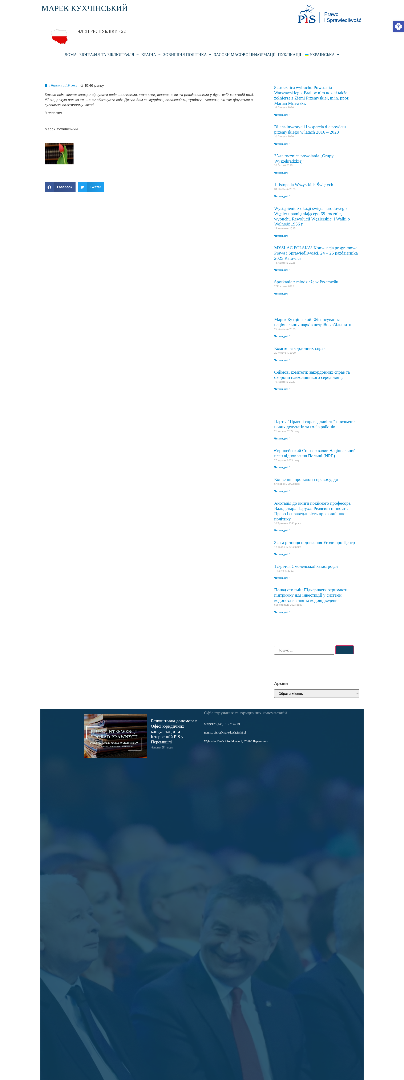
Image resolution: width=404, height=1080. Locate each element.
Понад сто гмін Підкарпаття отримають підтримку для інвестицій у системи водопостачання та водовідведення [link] (311, 595)
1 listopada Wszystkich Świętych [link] (303, 184)
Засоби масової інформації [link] (244, 54)
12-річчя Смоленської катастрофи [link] (306, 566)
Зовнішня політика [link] (185, 54)
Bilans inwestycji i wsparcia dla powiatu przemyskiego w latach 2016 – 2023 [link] (310, 129)
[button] (60, 187)
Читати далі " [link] (282, 114)
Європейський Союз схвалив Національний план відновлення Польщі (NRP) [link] (315, 453)
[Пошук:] (304, 650)
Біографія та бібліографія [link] (106, 54)
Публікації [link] (289, 54)
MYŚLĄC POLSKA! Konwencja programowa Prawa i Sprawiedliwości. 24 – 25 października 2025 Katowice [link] (316, 253)
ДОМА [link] (71, 54)
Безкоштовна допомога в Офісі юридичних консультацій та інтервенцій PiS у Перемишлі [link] (174, 731)
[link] (398, 26)
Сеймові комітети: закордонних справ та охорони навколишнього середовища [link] (312, 375)
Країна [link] (148, 54)
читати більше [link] (162, 747)
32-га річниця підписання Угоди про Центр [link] (314, 542)
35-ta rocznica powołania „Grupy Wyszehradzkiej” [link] (304, 158)
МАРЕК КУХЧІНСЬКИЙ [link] (84, 8)
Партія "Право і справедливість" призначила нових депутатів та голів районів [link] (315, 424)
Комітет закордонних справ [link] (300, 348)
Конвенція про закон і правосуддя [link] (306, 479)
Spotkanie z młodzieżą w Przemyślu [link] (306, 281)
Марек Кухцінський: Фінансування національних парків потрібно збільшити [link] (312, 322)
